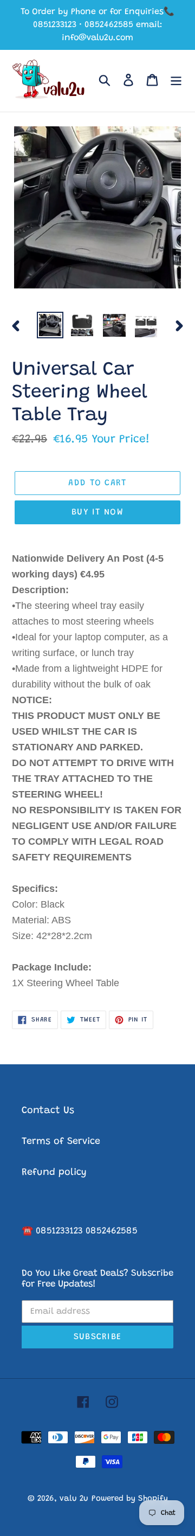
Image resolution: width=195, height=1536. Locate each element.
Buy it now (97, 512)
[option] (50, 325)
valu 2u (74, 1499)
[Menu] (176, 81)
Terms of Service (61, 1142)
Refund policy (54, 1173)
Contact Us (48, 1111)
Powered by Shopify (130, 1499)
